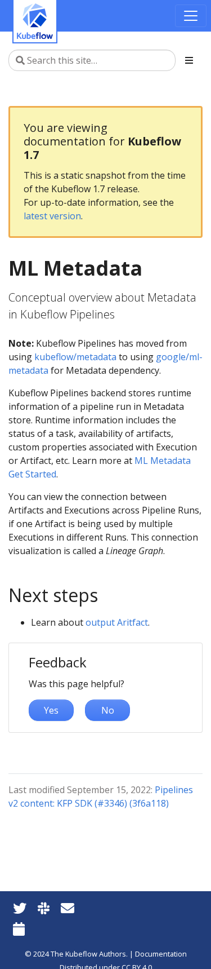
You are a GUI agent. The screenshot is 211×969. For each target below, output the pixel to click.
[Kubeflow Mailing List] (67, 908)
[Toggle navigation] (190, 16)
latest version (52, 216)
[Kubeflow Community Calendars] (19, 928)
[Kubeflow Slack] (44, 908)
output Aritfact (117, 622)
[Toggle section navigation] (189, 60)
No (107, 710)
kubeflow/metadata (75, 357)
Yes (51, 710)
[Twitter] (19, 908)
